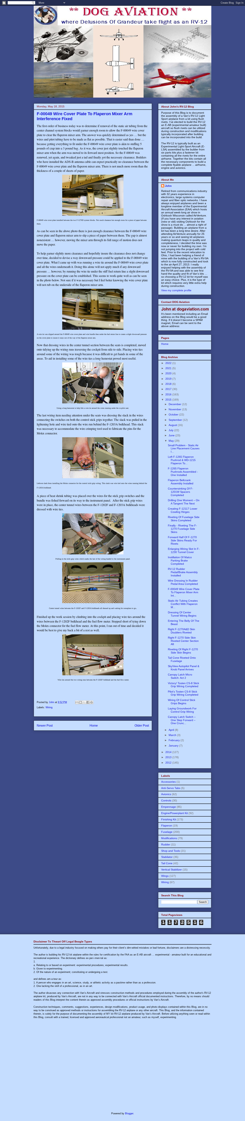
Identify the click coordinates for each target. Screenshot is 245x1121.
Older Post (142, 725)
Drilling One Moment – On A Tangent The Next (183, 502)
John (168, 185)
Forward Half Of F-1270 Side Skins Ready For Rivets (182, 540)
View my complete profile (176, 290)
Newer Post (45, 725)
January (174, 745)
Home (94, 725)
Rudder (165, 844)
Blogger (129, 1113)
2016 (168, 394)
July (171, 430)
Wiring (49, 707)
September (176, 419)
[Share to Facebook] (88, 702)
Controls (166, 800)
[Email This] (77, 702)
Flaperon (166, 825)
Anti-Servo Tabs (170, 788)
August (173, 425)
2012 (168, 762)
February (174, 740)
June (172, 435)
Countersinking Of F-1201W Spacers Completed (180, 492)
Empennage (168, 806)
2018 (168, 383)
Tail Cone (166, 863)
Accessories (168, 781)
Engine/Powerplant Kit (174, 813)
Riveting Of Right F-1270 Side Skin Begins (183, 651)
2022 (168, 363)
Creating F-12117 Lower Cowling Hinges (182, 510)
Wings (165, 875)
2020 (168, 373)
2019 (168, 378)
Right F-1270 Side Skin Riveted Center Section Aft (183, 641)
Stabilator (167, 856)
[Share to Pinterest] (91, 702)
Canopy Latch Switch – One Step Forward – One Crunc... (182, 720)
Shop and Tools (170, 850)
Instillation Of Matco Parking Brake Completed (180, 560)
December (175, 404)
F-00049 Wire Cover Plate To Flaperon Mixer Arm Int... (183, 592)
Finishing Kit (168, 819)
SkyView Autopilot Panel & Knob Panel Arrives (183, 668)
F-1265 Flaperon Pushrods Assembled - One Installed (183, 471)
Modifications (169, 838)
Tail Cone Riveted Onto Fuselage (182, 659)
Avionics (166, 794)
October (174, 414)
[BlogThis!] (80, 702)
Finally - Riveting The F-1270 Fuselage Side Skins (182, 529)
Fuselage (166, 831)
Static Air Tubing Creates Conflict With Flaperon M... (183, 604)
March (173, 735)
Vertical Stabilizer (171, 869)
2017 (168, 389)
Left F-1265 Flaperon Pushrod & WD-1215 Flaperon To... (182, 460)
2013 (168, 757)
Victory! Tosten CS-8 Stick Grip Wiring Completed (183, 685)
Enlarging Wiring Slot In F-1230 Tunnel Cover (184, 550)
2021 (168, 368)
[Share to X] (84, 702)
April (172, 729)
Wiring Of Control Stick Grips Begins (181, 701)
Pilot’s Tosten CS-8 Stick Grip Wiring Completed (183, 693)
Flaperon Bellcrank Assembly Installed (180, 482)
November (175, 409)
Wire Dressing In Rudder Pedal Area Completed (183, 582)
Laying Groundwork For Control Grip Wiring (182, 710)
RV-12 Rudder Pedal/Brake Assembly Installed (183, 572)
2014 (168, 752)
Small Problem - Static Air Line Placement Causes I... (183, 448)
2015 (168, 399)
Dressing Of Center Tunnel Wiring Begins (182, 614)
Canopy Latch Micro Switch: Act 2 (180, 676)
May (172, 440)
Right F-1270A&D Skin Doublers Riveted (181, 631)
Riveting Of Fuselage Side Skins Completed (183, 519)
